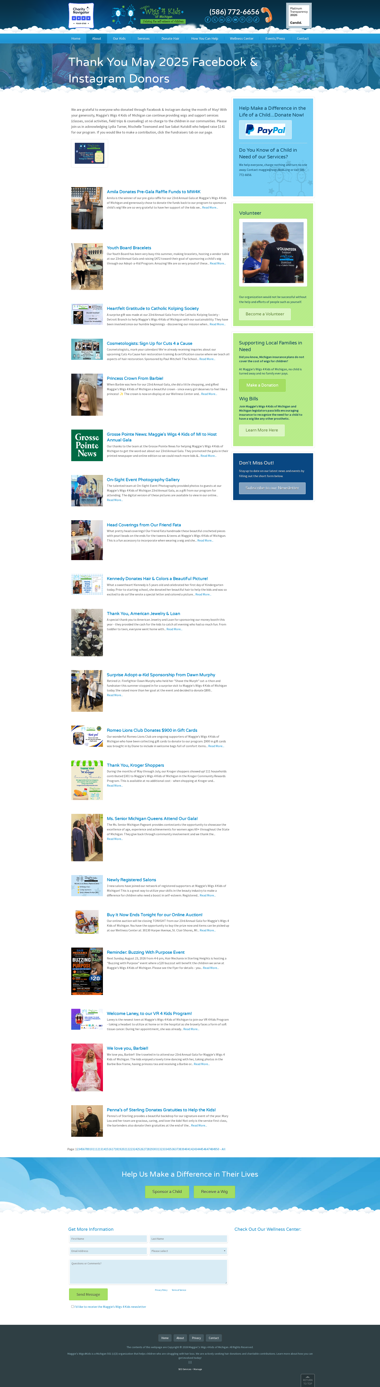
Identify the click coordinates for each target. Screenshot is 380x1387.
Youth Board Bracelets (129, 247)
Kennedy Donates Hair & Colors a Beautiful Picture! (157, 578)
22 (129, 1149)
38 (179, 1149)
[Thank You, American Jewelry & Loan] (87, 635)
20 (122, 1149)
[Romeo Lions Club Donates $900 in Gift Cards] (87, 739)
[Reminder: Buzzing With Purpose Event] (87, 974)
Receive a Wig (214, 1192)
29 (151, 1149)
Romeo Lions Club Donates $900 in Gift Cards (152, 730)
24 (135, 1149)
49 (214, 1149)
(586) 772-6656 (234, 11)
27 (144, 1149)
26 (141, 1149)
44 (198, 1149)
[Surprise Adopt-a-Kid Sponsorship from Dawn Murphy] (87, 694)
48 (211, 1149)
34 (167, 1149)
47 (208, 1149)
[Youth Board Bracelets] (87, 269)
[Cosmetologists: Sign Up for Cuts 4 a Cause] (87, 352)
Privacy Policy (161, 1290)
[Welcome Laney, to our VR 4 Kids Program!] (87, 1022)
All (223, 1149)
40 (186, 1149)
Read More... (210, 207)
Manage (198, 1369)
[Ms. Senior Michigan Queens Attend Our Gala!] (87, 840)
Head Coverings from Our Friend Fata (144, 525)
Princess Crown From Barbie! (135, 378)
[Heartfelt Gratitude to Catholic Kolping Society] (87, 317)
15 (106, 1149)
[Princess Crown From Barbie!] (87, 397)
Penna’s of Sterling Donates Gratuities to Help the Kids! (161, 1110)
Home (75, 38)
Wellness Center (242, 38)
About (96, 38)
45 (201, 1149)
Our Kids (119, 38)
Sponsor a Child (167, 1192)
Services (144, 38)
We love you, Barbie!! (127, 1048)
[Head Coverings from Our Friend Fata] (87, 543)
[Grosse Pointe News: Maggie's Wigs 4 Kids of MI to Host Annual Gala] (87, 448)
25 (138, 1149)
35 (170, 1149)
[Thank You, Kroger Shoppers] (87, 783)
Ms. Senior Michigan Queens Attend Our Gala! (152, 818)
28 (148, 1149)
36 (173, 1149)
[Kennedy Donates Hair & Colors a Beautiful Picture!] (87, 587)
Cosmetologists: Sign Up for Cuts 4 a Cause (149, 343)
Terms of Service (179, 1290)
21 (125, 1149)
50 (217, 1149)
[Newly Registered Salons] (87, 888)
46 (205, 1149)
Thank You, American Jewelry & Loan (143, 613)
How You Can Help (204, 38)
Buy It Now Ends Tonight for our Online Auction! (154, 914)
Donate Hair (170, 38)
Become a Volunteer (265, 314)
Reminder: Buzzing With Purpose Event (146, 952)
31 (157, 1149)
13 (100, 1149)
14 (103, 1149)
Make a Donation (262, 385)
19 (119, 1149)
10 (91, 1149)
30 (154, 1149)
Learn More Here (262, 430)
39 (182, 1149)
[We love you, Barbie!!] (87, 1070)
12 (97, 1149)
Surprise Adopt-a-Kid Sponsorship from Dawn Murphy (161, 674)
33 (163, 1149)
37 (176, 1149)
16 (110, 1149)
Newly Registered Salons (131, 879)
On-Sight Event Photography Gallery (143, 479)
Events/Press (275, 38)
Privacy (196, 1338)
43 (195, 1149)
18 (116, 1149)
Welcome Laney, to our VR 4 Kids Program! (149, 1013)
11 (94, 1149)
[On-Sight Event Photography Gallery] (87, 493)
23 (132, 1149)
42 (192, 1149)
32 (160, 1149)
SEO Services (184, 1369)
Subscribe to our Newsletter (272, 488)
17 (113, 1149)
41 (189, 1149)
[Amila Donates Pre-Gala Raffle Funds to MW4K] (87, 211)
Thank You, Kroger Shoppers (135, 765)
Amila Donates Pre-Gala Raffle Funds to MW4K (153, 191)
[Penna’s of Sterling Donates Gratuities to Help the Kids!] (87, 1123)
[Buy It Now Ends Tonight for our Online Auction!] (87, 924)
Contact (303, 38)
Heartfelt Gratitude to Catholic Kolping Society (153, 308)
